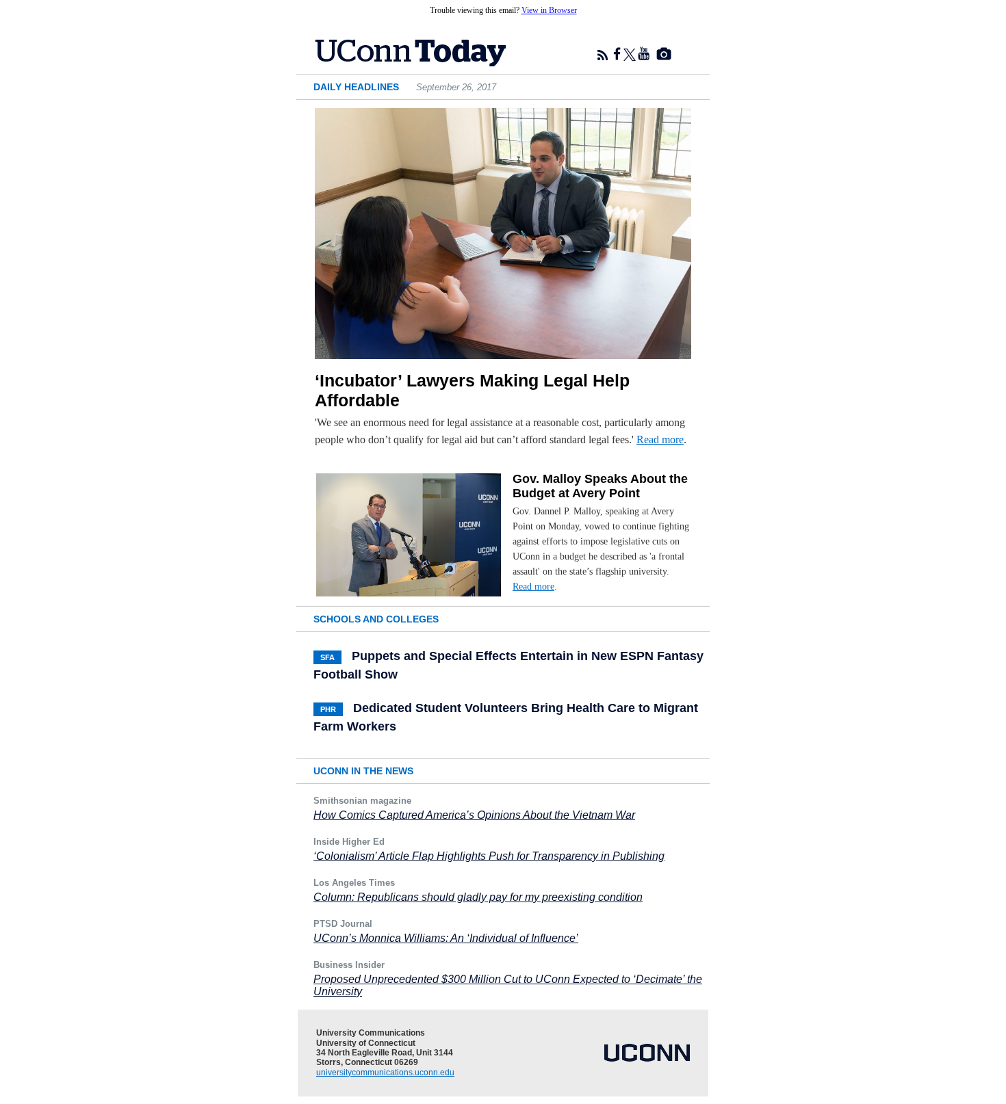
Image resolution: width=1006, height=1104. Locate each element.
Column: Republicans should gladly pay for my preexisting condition (478, 897)
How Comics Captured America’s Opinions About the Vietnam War (474, 815)
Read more (660, 439)
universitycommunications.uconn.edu (385, 1072)
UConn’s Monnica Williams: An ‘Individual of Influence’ (445, 938)
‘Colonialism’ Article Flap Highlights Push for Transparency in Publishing (489, 856)
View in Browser (549, 10)
